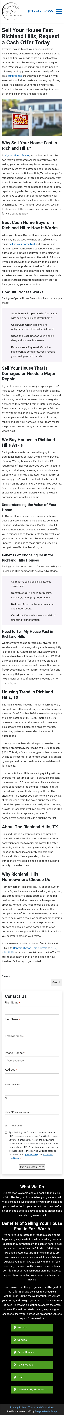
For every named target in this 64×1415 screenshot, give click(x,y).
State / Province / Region (17, 1112)
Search (6, 976)
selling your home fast (22, 244)
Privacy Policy (18, 1407)
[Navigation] (59, 11)
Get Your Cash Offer (32, 1166)
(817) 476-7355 (40, 11)
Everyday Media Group (46, 1411)
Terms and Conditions (41, 1407)
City (7, 1098)
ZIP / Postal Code (13, 1125)
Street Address (12, 1084)
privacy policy (31, 1154)
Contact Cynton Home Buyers (30, 948)
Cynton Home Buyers (17, 155)
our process (15, 75)
